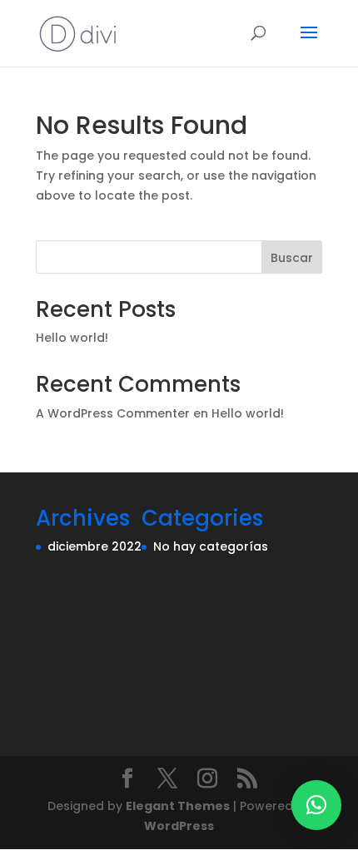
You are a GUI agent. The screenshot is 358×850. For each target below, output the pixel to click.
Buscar (292, 258)
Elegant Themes (178, 806)
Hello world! (72, 337)
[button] (316, 805)
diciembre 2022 (94, 546)
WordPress (179, 826)
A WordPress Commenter (113, 413)
